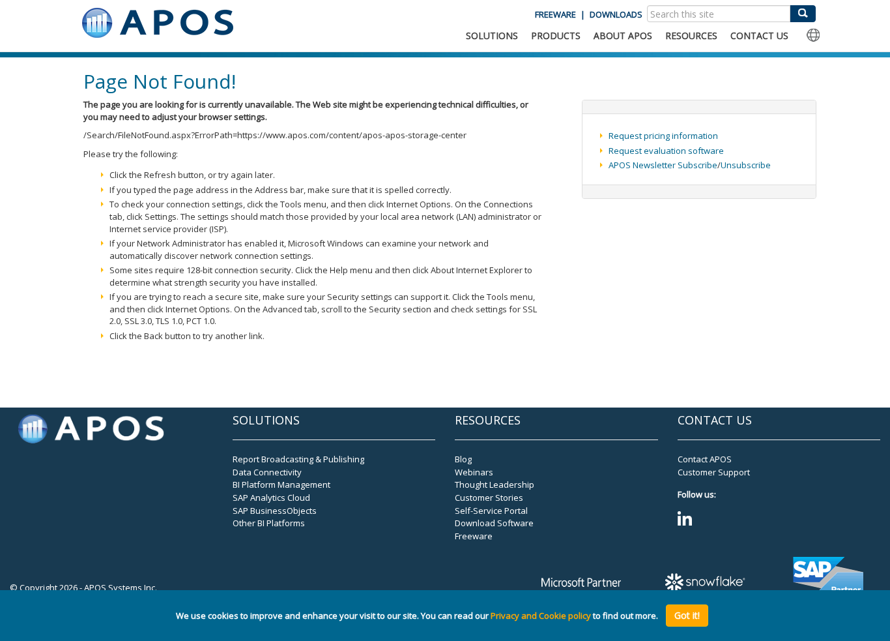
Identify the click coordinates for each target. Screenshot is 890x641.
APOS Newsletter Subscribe (663, 165)
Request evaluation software (666, 151)
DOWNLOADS (616, 14)
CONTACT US (759, 35)
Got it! (687, 615)
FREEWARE (555, 14)
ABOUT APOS (623, 35)
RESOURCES (691, 35)
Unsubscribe (746, 165)
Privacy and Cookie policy (541, 615)
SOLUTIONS (492, 35)
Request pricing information (663, 136)
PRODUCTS (556, 35)
